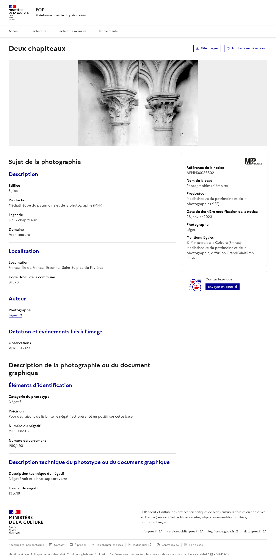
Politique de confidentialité (48, 554)
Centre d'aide (107, 31)
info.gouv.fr (149, 531)
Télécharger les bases (109, 545)
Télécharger (209, 48)
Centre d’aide (170, 545)
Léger (13, 315)
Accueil (14, 31)
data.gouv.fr (253, 531)
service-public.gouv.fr (183, 531)
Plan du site (196, 545)
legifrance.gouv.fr (221, 531)
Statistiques (140, 545)
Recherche (38, 31)
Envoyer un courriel (222, 287)
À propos (80, 545)
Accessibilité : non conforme (26, 545)
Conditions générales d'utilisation (87, 554)
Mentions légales (19, 554)
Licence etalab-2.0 (198, 554)
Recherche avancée (72, 31)
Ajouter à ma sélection (248, 48)
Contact (59, 545)
